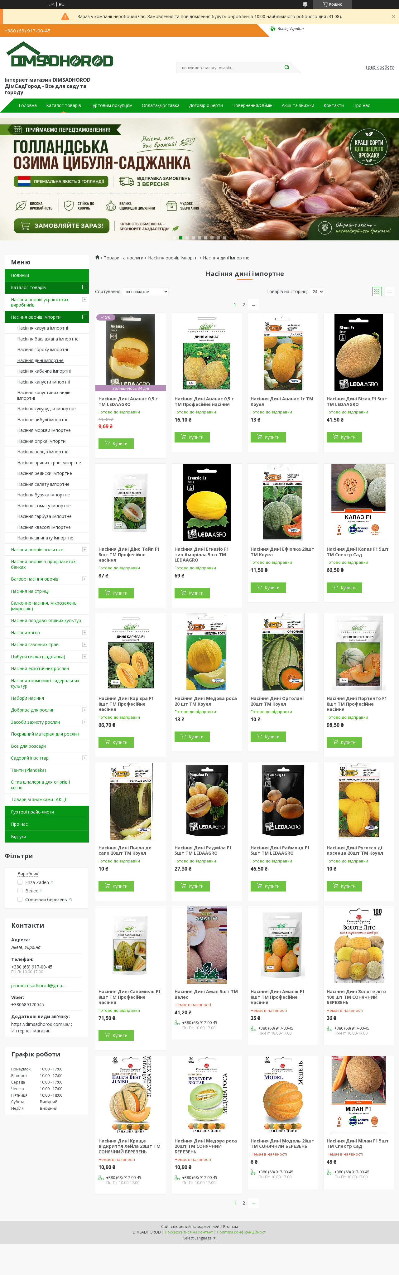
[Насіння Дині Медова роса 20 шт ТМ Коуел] (206, 652)
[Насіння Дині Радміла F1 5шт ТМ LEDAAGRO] (206, 801)
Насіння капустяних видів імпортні (43, 395)
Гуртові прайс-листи (32, 812)
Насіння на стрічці (30, 591)
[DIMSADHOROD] (59, 55)
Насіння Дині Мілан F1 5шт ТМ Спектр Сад (358, 1143)
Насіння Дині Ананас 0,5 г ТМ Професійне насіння (204, 401)
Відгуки (18, 836)
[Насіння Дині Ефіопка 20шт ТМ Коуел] (283, 503)
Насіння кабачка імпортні (44, 371)
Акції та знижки (298, 105)
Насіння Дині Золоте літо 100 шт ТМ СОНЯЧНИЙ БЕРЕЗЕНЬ (356, 996)
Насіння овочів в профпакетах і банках (44, 564)
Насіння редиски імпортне (44, 473)
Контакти (334, 105)
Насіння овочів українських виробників (39, 302)
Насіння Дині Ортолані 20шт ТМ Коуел (277, 701)
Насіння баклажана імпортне (48, 339)
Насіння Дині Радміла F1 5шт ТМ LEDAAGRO (203, 850)
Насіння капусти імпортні (43, 382)
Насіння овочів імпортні (36, 317)
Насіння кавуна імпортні (42, 328)
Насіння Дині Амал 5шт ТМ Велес (206, 994)
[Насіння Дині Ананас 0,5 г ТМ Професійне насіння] (206, 352)
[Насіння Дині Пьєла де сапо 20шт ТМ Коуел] (130, 801)
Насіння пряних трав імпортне (49, 463)
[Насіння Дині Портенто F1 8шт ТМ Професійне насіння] (359, 652)
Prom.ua (230, 1226)
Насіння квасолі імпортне (44, 527)
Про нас (361, 105)
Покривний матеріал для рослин (45, 734)
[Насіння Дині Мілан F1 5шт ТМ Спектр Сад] (359, 1094)
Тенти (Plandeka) (28, 770)
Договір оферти (206, 105)
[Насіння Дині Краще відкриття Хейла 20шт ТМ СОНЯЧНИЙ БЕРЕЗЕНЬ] (130, 1094)
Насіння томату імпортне (44, 506)
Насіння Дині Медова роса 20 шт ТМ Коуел (206, 701)
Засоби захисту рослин (35, 722)
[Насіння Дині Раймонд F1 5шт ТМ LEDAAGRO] (283, 801)
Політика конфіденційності (242, 1232)
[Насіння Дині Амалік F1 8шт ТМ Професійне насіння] (283, 945)
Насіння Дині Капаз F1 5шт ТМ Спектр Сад (358, 552)
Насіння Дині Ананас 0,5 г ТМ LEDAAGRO (128, 401)
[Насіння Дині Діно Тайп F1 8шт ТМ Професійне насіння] (130, 503)
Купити (120, 444)
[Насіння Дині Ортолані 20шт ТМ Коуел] (283, 652)
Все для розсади (28, 746)
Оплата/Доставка (161, 105)
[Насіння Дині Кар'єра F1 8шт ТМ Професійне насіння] (130, 652)
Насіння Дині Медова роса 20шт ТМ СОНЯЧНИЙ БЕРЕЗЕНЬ (206, 1146)
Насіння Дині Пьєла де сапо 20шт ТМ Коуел (125, 850)
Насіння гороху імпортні (42, 349)
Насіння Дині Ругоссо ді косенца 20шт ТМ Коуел (355, 850)
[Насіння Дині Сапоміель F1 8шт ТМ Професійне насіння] (130, 945)
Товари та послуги (123, 258)
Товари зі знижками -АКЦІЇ (39, 799)
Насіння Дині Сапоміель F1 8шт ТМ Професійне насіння (130, 996)
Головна (28, 105)
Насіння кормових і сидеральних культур (45, 683)
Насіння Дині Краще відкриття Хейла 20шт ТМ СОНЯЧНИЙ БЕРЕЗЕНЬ (130, 1146)
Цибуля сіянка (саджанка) (38, 656)
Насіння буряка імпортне (43, 495)
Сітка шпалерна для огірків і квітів (40, 784)
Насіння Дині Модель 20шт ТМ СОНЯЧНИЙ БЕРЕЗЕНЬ (282, 1143)
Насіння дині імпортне (40, 360)
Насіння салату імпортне (43, 484)
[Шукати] (287, 67)
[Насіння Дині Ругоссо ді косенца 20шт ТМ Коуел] (359, 801)
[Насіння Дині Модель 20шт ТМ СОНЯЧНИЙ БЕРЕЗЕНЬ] (283, 1094)
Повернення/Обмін (252, 105)
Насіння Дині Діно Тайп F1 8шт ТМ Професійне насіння (129, 554)
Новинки (20, 275)
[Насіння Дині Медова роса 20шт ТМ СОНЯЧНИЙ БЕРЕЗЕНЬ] (206, 1094)
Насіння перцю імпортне (43, 452)
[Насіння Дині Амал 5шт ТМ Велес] (206, 945)
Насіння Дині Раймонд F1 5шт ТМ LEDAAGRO (280, 850)
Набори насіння (27, 698)
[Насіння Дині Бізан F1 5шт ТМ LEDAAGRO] (359, 352)
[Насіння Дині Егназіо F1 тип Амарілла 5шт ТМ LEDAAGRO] (206, 503)
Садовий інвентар (30, 758)
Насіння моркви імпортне (44, 430)
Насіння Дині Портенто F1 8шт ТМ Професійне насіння (357, 703)
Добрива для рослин (33, 710)
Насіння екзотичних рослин (40, 668)
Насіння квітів (25, 632)
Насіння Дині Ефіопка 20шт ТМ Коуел (282, 552)
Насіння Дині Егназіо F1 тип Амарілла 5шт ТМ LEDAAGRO (202, 554)
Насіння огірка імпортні (41, 441)
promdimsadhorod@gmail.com (38, 985)
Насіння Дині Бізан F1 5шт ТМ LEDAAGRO (357, 401)
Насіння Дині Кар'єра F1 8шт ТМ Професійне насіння (126, 703)
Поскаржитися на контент (189, 1232)
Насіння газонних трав (35, 644)
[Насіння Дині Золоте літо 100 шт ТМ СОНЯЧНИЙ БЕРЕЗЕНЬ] (359, 945)
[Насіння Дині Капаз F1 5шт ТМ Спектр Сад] (359, 503)
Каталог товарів (63, 105)
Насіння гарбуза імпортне (44, 516)
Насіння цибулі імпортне (43, 420)
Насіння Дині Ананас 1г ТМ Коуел (282, 401)
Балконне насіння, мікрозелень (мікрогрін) (44, 605)
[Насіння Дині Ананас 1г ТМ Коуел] (283, 352)
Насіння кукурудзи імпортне (46, 409)
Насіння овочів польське (37, 550)
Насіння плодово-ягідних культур (46, 620)
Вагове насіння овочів (34, 579)
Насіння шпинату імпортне (45, 538)
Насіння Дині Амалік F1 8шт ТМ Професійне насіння (278, 996)
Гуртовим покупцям (111, 105)
